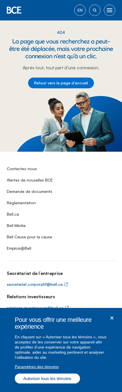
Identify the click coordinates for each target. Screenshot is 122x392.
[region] (61, 350)
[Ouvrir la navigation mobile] (109, 10)
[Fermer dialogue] (111, 318)
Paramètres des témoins (37, 366)
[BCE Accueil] (14, 10)
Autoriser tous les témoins (47, 378)
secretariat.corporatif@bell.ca (35, 284)
